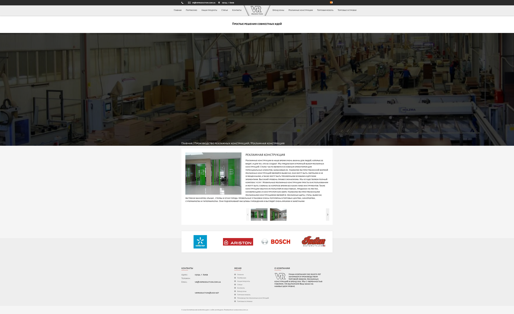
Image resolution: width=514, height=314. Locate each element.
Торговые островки (347, 10)
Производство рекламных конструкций (221, 143)
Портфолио (191, 10)
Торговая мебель (325, 10)
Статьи (224, 10)
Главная (178, 10)
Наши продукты (209, 10)
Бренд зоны (278, 10)
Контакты (236, 10)
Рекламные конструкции (300, 10)
